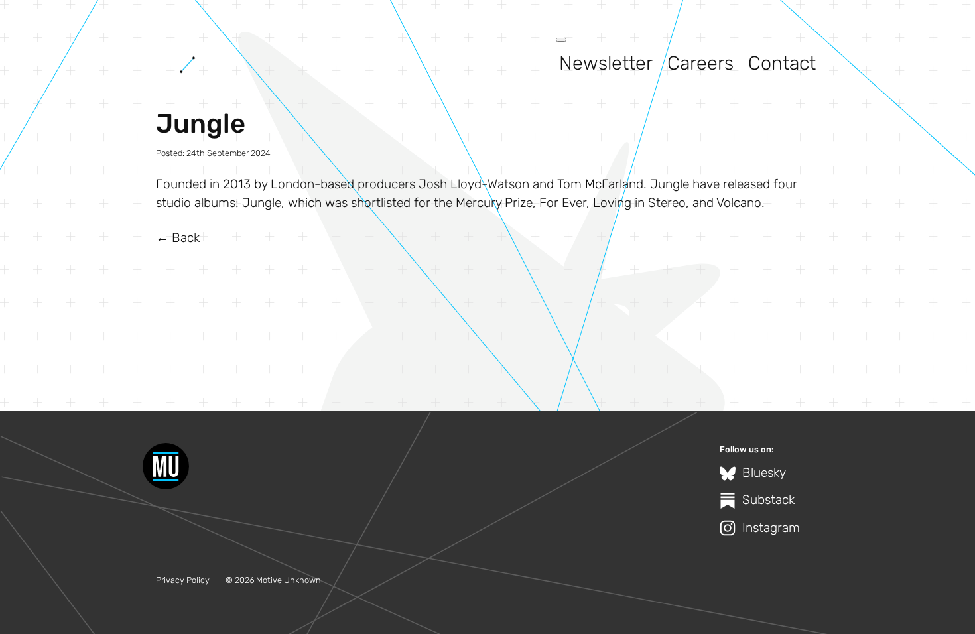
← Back (178, 237)
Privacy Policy (183, 580)
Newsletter (606, 63)
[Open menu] (561, 40)
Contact (782, 63)
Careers (700, 63)
